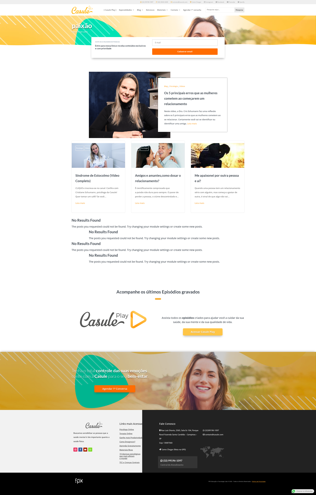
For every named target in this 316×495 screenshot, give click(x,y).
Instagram (209, 2)
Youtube (232, 2)
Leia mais (192, 123)
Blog (139, 10)
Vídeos (182, 86)
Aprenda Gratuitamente (130, 445)
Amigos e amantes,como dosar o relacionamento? (158, 177)
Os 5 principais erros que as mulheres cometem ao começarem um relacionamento (190, 98)
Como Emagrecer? (127, 441)
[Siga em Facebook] (80, 450)
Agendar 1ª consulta (192, 10)
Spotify (241, 2)
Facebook (220, 2)
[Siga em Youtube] (85, 450)
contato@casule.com (180, 2)
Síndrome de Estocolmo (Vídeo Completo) (98, 177)
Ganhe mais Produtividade (131, 437)
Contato (174, 10)
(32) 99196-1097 (147, 2)
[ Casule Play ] (110, 10)
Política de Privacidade (259, 481)
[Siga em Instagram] (75, 450)
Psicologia (173, 86)
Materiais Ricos (126, 450)
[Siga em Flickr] (90, 450)
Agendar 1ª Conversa (114, 388)
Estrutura (150, 10)
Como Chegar (196, 2)
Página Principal (77, 32)
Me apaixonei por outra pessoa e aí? (217, 177)
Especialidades (125, 10)
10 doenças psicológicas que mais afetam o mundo (129, 456)
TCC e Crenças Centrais (129, 462)
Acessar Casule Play (203, 331)
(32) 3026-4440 (162, 2)
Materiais (161, 10)
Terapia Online (125, 433)
